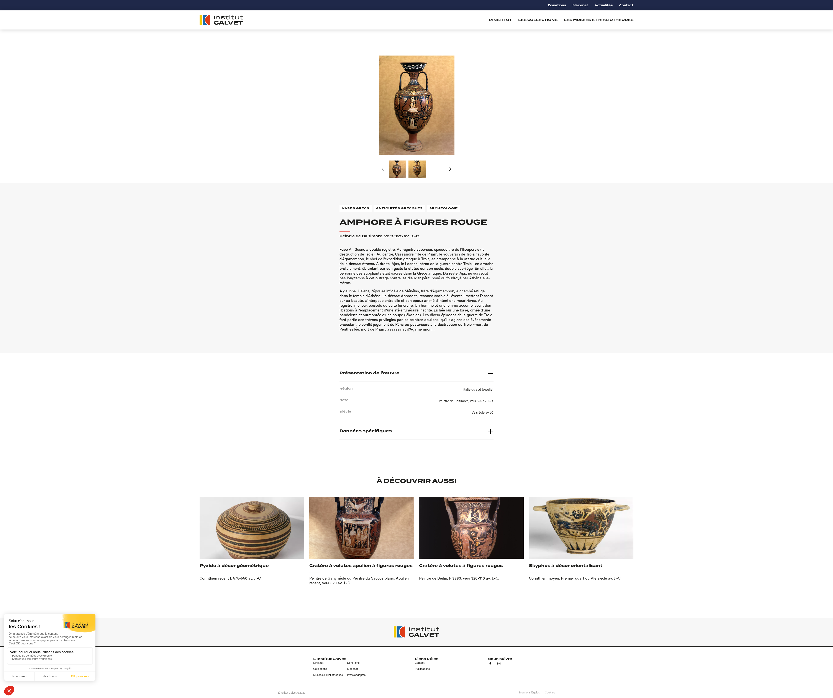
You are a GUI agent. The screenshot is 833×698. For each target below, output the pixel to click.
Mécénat (580, 5)
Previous (383, 169)
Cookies (550, 692)
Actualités (604, 5)
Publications (422, 668)
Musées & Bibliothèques (328, 675)
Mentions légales (529, 692)
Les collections (538, 20)
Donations (557, 5)
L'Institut (318, 662)
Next (450, 169)
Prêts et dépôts (356, 675)
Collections (320, 668)
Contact (626, 5)
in (499, 663)
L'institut (500, 20)
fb (490, 663)
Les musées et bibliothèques (598, 20)
